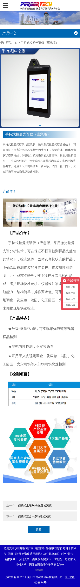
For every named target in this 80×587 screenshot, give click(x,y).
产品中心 (11, 42)
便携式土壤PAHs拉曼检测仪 (35, 505)
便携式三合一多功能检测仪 (34, 516)
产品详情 (9, 191)
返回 (38, 529)
